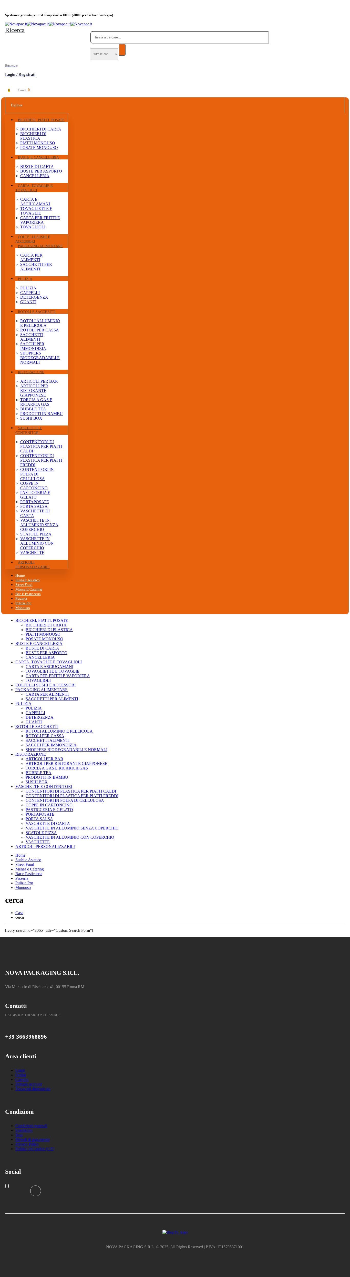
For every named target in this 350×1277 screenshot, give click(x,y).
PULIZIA (25, 279)
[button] (15, 29)
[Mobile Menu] (6, 84)
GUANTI (28, 302)
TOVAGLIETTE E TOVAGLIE (36, 210)
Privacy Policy (27, 1144)
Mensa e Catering (29, 869)
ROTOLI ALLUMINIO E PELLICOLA (40, 323)
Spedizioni (24, 1130)
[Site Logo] (48, 24)
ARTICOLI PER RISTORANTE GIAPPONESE (34, 390)
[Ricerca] (122, 50)
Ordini (20, 1075)
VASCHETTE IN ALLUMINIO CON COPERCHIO (37, 543)
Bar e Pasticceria (28, 594)
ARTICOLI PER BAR (39, 381)
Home (20, 855)
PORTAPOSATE (34, 502)
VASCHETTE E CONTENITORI (28, 430)
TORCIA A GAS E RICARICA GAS (36, 402)
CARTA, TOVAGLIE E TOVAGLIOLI (34, 188)
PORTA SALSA (34, 506)
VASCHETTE (32, 552)
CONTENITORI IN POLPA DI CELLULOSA (37, 474)
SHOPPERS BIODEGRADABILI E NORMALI (40, 357)
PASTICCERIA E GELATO (35, 494)
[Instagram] (5, 1186)
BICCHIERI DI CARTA (40, 129)
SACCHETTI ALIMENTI (31, 336)
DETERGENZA (34, 297)
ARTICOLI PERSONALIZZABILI (32, 564)
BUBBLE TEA (33, 409)
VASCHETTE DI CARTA (48, 823)
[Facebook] (35, 1190)
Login (20, 1070)
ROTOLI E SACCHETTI (37, 311)
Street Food (24, 864)
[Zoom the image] (175, 1232)
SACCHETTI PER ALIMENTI (36, 266)
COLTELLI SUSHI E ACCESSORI (32, 239)
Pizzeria (21, 878)
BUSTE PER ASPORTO (41, 171)
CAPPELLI (30, 292)
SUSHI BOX (31, 418)
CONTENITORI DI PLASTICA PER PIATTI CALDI (41, 446)
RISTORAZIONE (31, 372)
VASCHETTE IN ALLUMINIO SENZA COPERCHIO (39, 525)
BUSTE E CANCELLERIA (38, 157)
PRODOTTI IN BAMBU (41, 413)
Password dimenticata (32, 1089)
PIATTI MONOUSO (37, 143)
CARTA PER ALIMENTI (31, 257)
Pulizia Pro (24, 883)
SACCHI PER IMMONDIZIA (33, 346)
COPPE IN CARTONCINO (34, 485)
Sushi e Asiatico (28, 860)
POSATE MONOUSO (39, 147)
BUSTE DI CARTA (37, 166)
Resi (19, 1135)
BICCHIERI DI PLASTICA (33, 135)
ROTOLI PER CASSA (39, 330)
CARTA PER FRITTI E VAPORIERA (40, 220)
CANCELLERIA (34, 176)
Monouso (22, 608)
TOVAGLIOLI (32, 227)
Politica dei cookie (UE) (34, 1149)
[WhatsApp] (8, 1186)
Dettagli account (28, 1084)
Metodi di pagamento (32, 1139)
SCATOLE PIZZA (36, 534)
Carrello (21, 1079)
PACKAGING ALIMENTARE (40, 246)
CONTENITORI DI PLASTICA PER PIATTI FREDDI (41, 460)
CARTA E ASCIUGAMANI (35, 201)
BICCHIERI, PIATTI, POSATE (41, 120)
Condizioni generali (31, 1125)
